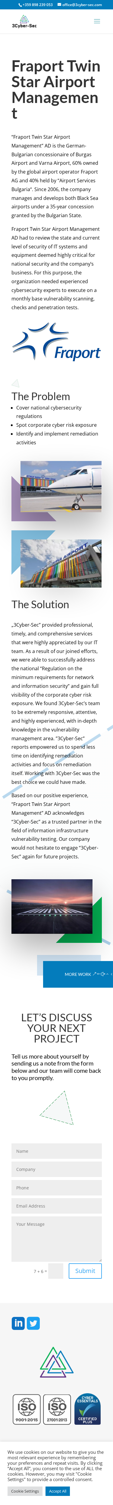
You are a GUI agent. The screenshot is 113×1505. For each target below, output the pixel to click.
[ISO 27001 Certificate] (57, 1422)
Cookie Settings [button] (25, 1491)
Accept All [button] (57, 1491)
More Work (78, 974)
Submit (85, 1271)
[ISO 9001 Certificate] (27, 1422)
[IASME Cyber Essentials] (87, 1422)
